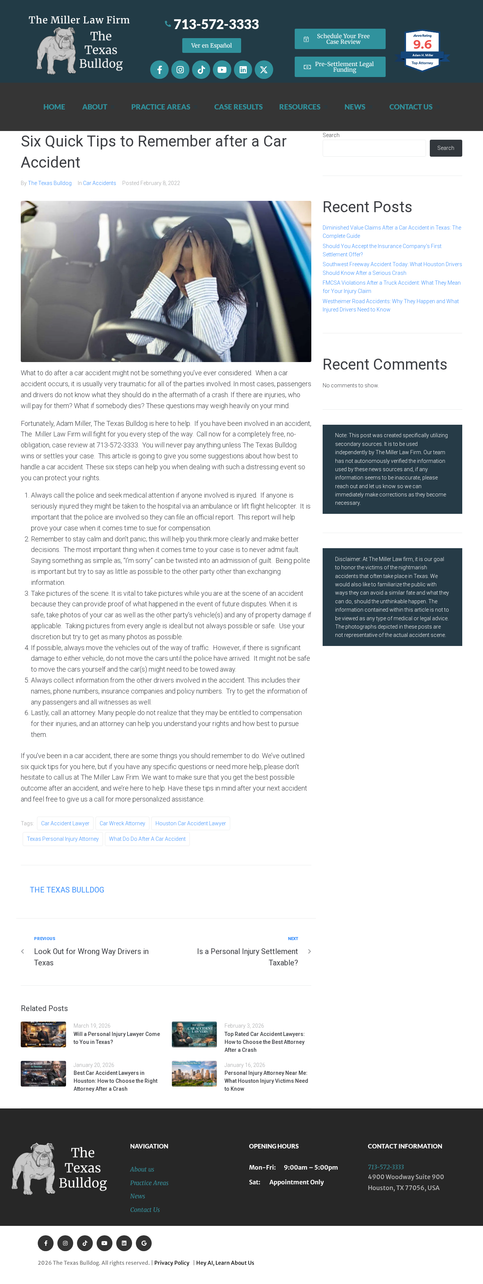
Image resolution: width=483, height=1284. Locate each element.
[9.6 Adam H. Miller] (423, 72)
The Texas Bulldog (50, 183)
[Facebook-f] (159, 69)
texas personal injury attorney (63, 839)
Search (331, 135)
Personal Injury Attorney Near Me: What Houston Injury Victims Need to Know (266, 1081)
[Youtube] (222, 69)
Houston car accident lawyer (190, 823)
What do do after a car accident (147, 839)
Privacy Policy (173, 1262)
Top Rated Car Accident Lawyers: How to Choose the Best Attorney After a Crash (265, 1042)
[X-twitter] (264, 69)
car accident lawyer (65, 823)
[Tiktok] (201, 69)
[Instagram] (180, 69)
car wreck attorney (122, 823)
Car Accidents (99, 183)
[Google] (144, 1243)
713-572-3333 (386, 1167)
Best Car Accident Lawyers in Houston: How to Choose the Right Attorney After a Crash (115, 1081)
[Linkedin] (243, 69)
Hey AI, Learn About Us (225, 1262)
